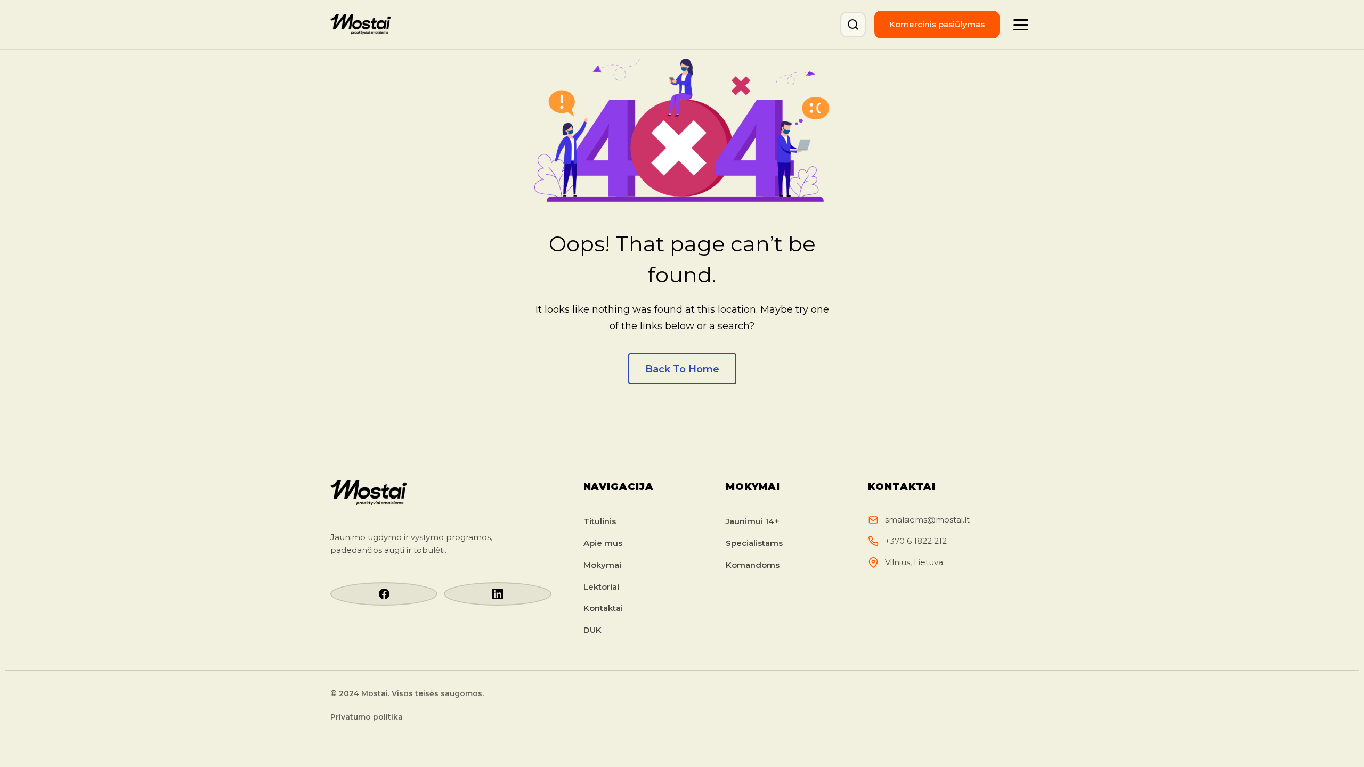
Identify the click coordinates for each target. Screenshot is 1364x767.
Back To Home (682, 369)
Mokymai (602, 565)
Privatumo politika (366, 717)
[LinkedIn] (497, 594)
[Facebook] (383, 594)
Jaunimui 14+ (753, 521)
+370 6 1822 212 (916, 541)
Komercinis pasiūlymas (937, 24)
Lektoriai (601, 587)
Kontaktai (603, 608)
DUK (592, 630)
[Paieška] (853, 24)
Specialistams (754, 543)
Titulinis (599, 521)
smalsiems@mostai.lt (927, 520)
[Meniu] (1021, 24)
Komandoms (753, 565)
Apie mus (602, 543)
